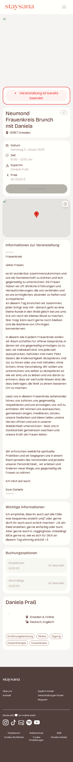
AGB (59, 732)
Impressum (14, 732)
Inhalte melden (59, 737)
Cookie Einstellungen (36, 739)
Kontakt (7, 695)
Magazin (42, 699)
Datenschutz (36, 732)
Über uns (7, 691)
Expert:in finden (46, 691)
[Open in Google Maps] (65, 204)
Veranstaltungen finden (51, 695)
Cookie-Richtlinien (14, 737)
